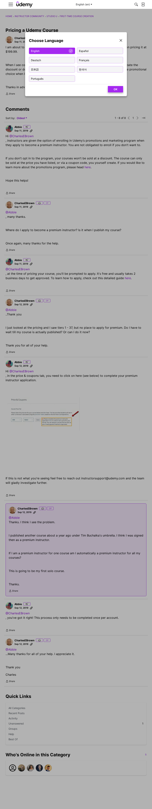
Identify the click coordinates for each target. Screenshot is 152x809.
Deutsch (36, 60)
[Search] (136, 4)
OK (115, 89)
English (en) (83, 4)
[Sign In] (143, 4)
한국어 (83, 69)
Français (84, 60)
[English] (24, 4)
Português (37, 78)
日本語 (35, 69)
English (35, 50)
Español (83, 50)
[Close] (121, 40)
